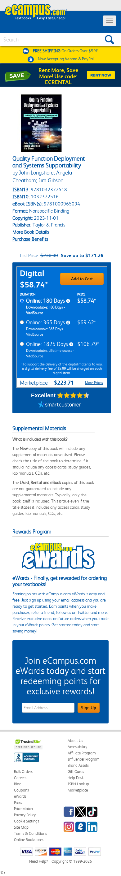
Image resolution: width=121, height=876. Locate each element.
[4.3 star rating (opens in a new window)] (73, 395)
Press (18, 802)
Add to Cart (82, 278)
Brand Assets (78, 765)
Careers (20, 777)
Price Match (23, 808)
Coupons (21, 790)
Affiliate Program (82, 753)
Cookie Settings (26, 821)
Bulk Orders (23, 771)
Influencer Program (84, 759)
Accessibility (77, 746)
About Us (75, 740)
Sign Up (88, 707)
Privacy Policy (25, 815)
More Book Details (30, 232)
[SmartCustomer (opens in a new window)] (59, 405)
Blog (17, 784)
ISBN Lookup (78, 784)
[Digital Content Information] (68, 301)
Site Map (21, 827)
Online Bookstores (28, 839)
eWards (20, 796)
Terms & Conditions (30, 833)
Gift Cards (76, 771)
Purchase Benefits (30, 239)
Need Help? (38, 861)
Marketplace (78, 790)
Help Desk (75, 777)
